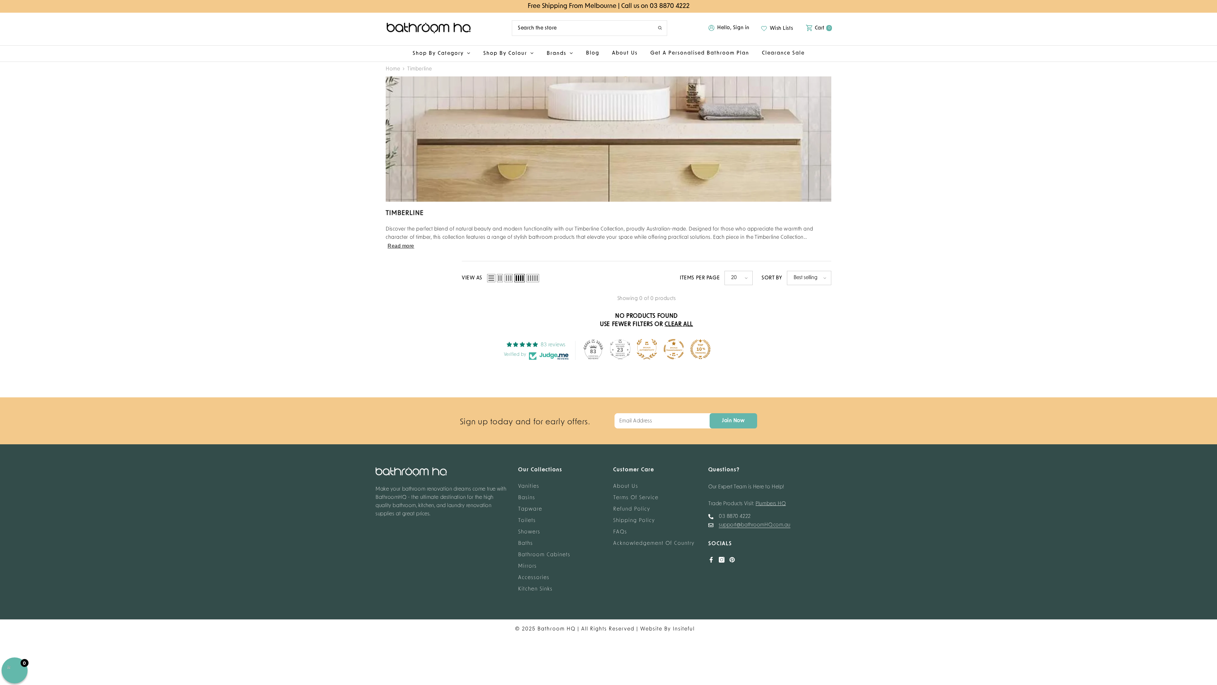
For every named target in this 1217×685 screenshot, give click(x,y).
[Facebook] (711, 560)
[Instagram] (721, 560)
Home (393, 69)
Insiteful (684, 629)
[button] (491, 278)
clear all (679, 325)
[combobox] (580, 28)
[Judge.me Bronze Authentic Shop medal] (647, 349)
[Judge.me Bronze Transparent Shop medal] (674, 349)
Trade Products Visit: (747, 503)
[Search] (589, 28)
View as (472, 278)
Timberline (419, 69)
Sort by (772, 278)
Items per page (700, 278)
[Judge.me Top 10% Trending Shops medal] (700, 349)
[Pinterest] (732, 560)
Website (651, 629)
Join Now (733, 420)
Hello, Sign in (733, 27)
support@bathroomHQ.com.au (754, 525)
